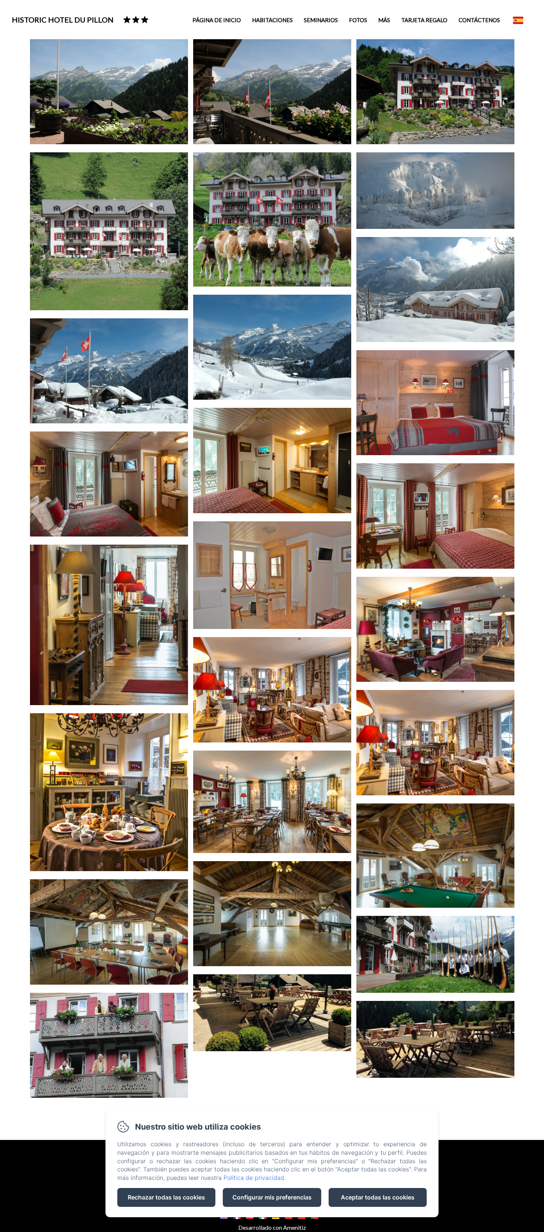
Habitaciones (272, 20)
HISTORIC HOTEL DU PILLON (63, 19)
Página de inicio (216, 20)
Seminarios (321, 20)
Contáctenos (479, 20)
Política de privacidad (254, 1177)
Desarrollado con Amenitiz (272, 1227)
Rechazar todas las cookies (166, 1197)
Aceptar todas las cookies (377, 1197)
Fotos (358, 20)
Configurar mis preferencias (272, 1197)
